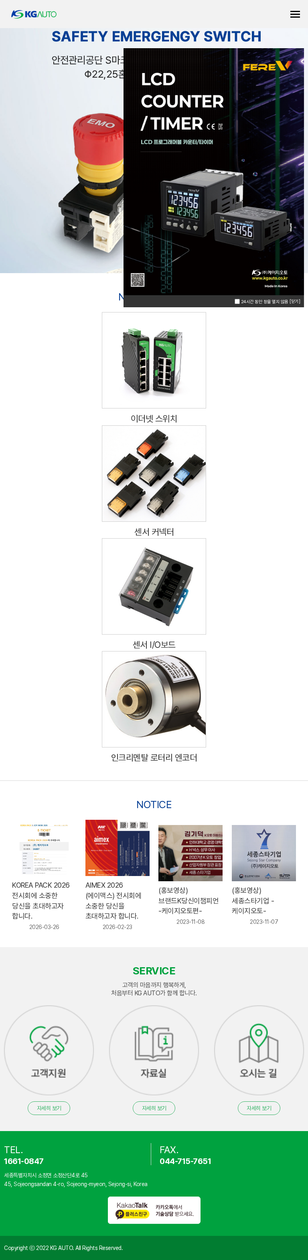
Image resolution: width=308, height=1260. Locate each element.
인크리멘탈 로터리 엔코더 (154, 757)
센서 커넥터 (154, 532)
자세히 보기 (49, 1108)
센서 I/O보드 (154, 644)
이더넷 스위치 (154, 418)
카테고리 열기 (295, 14)
